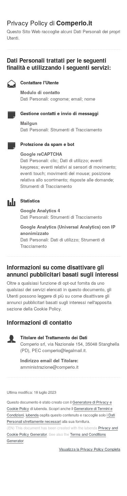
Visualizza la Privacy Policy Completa (89, 449)
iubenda (32, 414)
